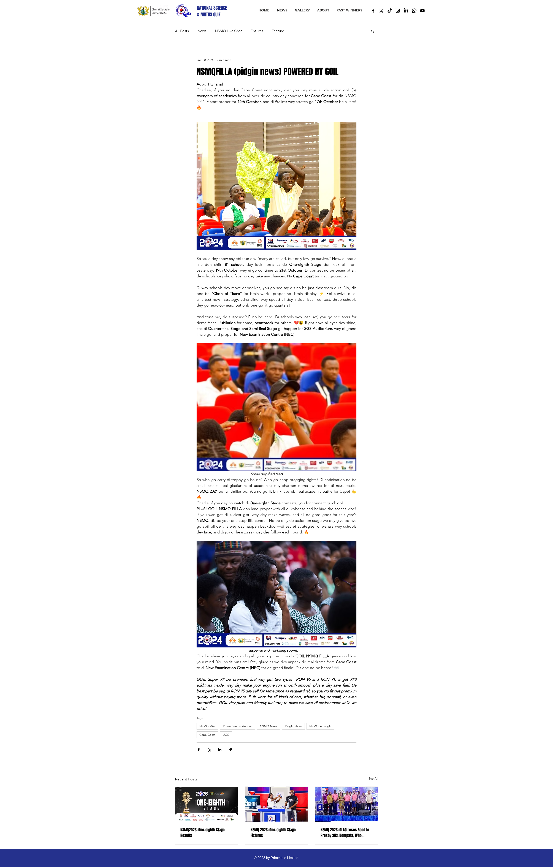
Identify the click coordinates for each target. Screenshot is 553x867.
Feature (278, 31)
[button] (372, 31)
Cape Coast (207, 735)
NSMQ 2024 (207, 726)
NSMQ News (269, 726)
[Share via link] (230, 750)
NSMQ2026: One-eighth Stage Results (202, 832)
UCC (226, 735)
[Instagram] (397, 10)
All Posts (182, 31)
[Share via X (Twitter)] (209, 750)
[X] (381, 10)
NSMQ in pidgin (320, 726)
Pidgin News (293, 726)
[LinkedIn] (406, 10)
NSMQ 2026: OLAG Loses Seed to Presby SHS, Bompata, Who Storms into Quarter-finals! (345, 832)
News (201, 31)
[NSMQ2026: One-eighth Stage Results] (206, 804)
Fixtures (257, 31)
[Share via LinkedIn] (220, 750)
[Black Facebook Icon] (373, 10)
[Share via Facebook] (199, 750)
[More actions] (353, 59)
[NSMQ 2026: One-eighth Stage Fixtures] (276, 804)
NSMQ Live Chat (228, 31)
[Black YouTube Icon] (422, 10)
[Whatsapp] (414, 10)
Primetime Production (238, 726)
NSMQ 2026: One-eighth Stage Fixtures (273, 832)
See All (373, 778)
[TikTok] (389, 10)
